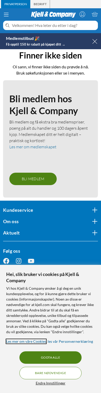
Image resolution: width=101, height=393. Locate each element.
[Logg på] (82, 14)
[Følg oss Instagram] (19, 261)
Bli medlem (33, 179)
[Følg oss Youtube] (31, 261)
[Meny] (6, 14)
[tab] (15, 4)
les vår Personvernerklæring (70, 341)
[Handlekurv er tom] (95, 14)
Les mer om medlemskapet (32, 146)
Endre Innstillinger (51, 383)
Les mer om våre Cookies (26, 341)
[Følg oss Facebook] (6, 261)
